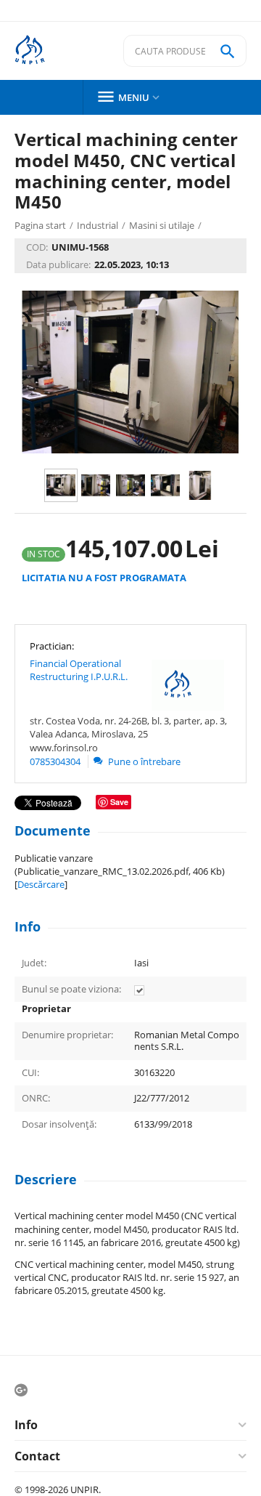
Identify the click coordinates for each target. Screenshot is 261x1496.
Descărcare (41, 884)
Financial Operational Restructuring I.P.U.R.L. (79, 670)
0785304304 (55, 761)
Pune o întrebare (143, 761)
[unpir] (40, 51)
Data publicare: (58, 264)
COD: (37, 247)
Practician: (52, 645)
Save (119, 801)
